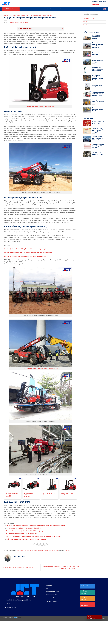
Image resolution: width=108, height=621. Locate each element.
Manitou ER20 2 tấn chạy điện (49, 494)
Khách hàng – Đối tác (89, 19)
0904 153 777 (97, 5)
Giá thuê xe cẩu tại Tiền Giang (97, 85)
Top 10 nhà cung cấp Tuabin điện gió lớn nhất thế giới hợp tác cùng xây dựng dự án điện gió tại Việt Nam (35, 525)
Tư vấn (37, 9)
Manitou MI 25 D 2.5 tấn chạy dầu (67, 494)
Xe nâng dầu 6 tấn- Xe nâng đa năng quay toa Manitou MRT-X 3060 (12, 495)
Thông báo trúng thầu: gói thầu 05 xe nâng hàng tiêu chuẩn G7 (23, 528)
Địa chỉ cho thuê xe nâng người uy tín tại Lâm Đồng (97, 109)
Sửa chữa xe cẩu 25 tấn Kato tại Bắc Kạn (97, 153)
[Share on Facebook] (35, 544)
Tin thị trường (8, 15)
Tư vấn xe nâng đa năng (35, 15)
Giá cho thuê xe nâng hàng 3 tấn (97, 53)
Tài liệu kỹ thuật (46, 9)
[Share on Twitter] (37, 544)
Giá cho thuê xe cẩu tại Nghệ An (97, 61)
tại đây (67, 550)
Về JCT (55, 9)
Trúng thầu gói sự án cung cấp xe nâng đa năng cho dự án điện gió (40, 368)
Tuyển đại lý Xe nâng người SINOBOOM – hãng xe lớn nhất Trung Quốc (26, 539)
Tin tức (30, 9)
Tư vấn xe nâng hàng (47, 15)
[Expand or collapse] (62, 29)
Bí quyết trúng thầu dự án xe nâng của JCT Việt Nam (40, 106)
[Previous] (7, 486)
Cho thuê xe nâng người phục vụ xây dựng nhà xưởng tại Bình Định (97, 78)
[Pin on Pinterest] (43, 544)
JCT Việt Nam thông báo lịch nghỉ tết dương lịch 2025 (97, 130)
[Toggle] (105, 22)
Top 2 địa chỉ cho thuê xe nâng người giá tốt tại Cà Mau (98, 101)
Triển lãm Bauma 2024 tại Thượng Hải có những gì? (97, 138)
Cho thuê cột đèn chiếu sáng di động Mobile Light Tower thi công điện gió (25, 249)
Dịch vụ (23, 9)
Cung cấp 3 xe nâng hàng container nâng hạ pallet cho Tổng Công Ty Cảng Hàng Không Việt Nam (33, 536)
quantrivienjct (24, 22)
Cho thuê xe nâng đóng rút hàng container (97, 36)
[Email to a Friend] (40, 544)
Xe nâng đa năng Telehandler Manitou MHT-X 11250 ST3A (31, 495)
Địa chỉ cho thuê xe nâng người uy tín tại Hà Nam (19, 567)
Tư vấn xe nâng (24, 15)
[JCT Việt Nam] (6, 3)
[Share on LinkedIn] (46, 544)
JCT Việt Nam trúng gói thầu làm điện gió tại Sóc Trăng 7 (22, 533)
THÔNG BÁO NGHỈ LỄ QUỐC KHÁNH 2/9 (98, 122)
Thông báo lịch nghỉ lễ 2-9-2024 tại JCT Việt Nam (98, 146)
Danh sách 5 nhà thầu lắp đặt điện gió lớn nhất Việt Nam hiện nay (24, 531)
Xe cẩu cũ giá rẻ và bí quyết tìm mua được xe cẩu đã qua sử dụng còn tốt (98, 45)
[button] (11, 9)
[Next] (74, 486)
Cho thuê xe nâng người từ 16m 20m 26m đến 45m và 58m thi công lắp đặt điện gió (28, 252)
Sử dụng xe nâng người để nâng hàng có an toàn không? (97, 69)
